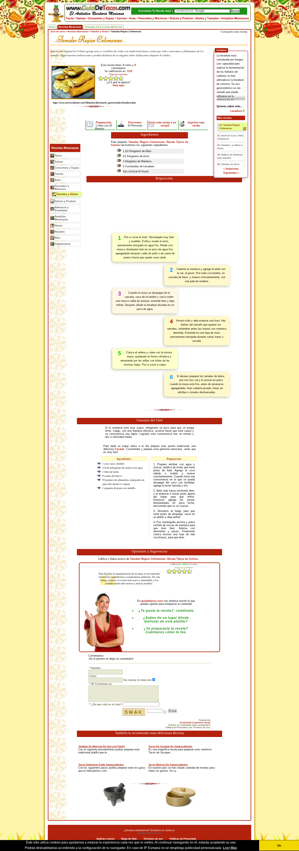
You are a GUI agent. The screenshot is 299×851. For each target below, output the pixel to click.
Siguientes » (231, 172)
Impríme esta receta (196, 124)
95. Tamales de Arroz (228, 164)
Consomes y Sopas (67, 167)
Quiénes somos (105, 838)
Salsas (59, 161)
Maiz (57, 237)
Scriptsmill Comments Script (195, 722)
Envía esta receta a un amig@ (162, 124)
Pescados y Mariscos (62, 187)
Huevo (58, 225)
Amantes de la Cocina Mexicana (103, 27)
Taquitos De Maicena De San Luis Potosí (101, 746)
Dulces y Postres (65, 201)
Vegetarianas (63, 243)
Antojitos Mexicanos (61, 218)
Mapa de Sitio (129, 838)
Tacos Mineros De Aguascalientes (168, 764)
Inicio (52, 27)
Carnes (59, 173)
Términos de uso (153, 838)
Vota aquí (118, 85)
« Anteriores (231, 168)
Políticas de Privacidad (182, 838)
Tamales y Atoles (67, 194)
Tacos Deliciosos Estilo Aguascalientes (101, 764)
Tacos (58, 155)
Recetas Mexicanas (70, 27)
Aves (58, 179)
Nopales (60, 231)
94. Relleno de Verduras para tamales (229, 156)
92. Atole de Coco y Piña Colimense (230, 137)
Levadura (236, 110)
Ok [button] (279, 845)
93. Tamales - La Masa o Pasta (230, 147)
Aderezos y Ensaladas (62, 209)
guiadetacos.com (152, 600)
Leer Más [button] (230, 848)
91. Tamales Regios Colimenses (229, 126)
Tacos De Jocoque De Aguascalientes (170, 746)
